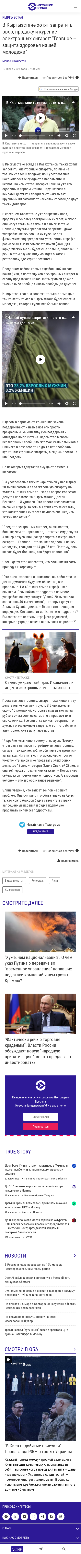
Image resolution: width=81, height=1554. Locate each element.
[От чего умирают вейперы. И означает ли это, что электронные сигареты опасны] (40, 652)
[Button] (28, 77)
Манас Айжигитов (14, 61)
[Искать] (64, 1549)
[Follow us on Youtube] (24, 1516)
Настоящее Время (22, 323)
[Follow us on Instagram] (33, 1516)
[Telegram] (41, 1549)
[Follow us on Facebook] (6, 1516)
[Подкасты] (60, 1516)
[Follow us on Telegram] (42, 1516)
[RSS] (51, 1516)
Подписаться (40, 831)
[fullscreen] (75, 136)
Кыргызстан (12, 17)
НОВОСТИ (15, 1256)
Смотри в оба (21, 1349)
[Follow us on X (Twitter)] (15, 1516)
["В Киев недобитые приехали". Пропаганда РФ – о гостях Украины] (40, 1398)
